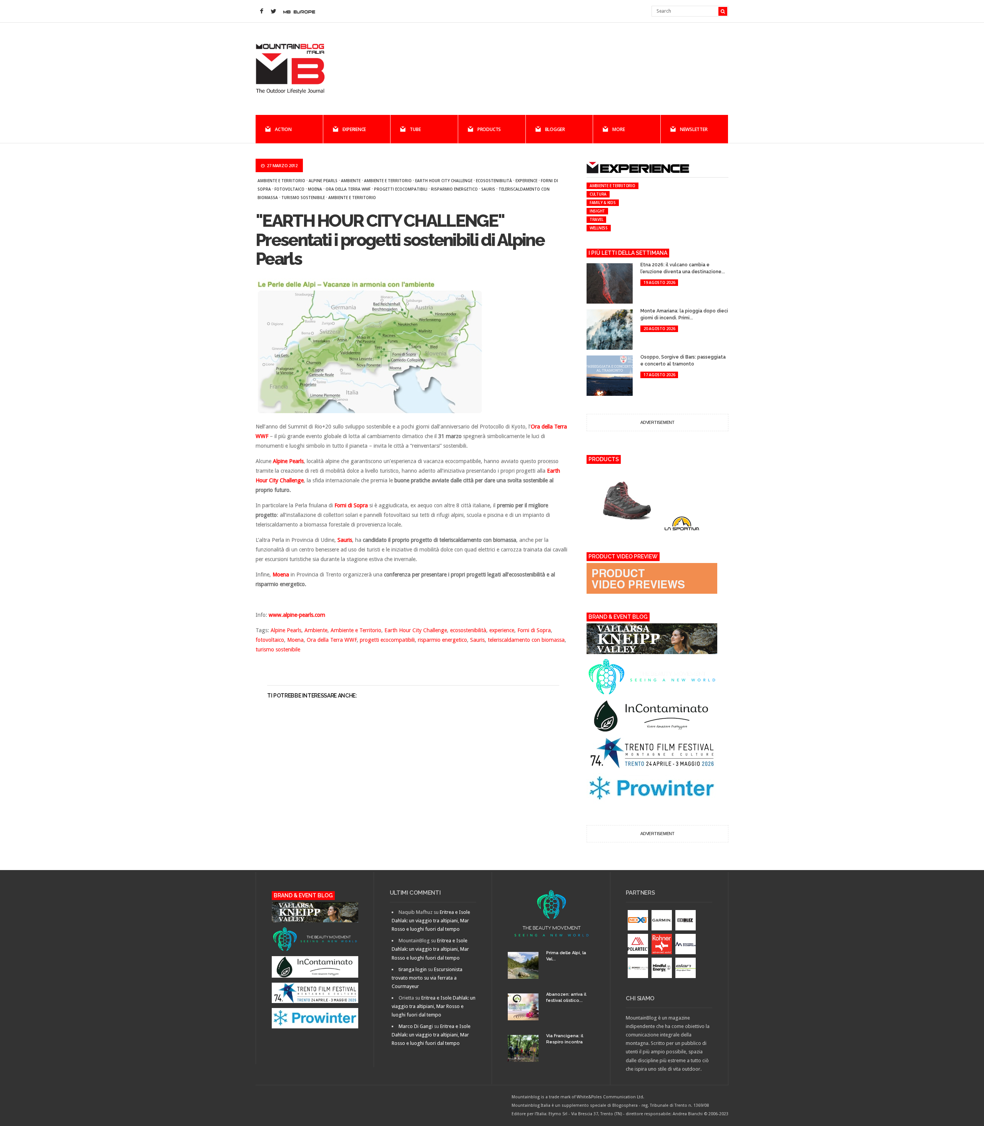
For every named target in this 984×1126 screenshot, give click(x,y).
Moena (315, 189)
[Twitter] (273, 11)
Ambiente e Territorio (281, 180)
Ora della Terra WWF (348, 189)
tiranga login (413, 969)
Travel (596, 219)
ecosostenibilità (494, 180)
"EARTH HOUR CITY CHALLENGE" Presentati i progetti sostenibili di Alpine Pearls (400, 240)
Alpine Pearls (323, 180)
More (618, 129)
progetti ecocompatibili (400, 189)
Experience (354, 129)
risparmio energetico (454, 189)
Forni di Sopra (534, 630)
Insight (597, 211)
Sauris (488, 189)
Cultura (598, 194)
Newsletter (694, 129)
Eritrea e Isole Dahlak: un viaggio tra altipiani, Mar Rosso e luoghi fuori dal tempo (431, 920)
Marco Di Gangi (416, 1026)
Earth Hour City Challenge (443, 180)
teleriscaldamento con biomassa (526, 640)
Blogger (555, 129)
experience (526, 180)
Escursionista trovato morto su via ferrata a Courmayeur (427, 978)
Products (489, 129)
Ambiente (351, 180)
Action (283, 129)
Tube (415, 129)
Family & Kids (603, 202)
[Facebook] (261, 11)
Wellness (599, 228)
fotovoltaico (289, 189)
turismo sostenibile (303, 197)
